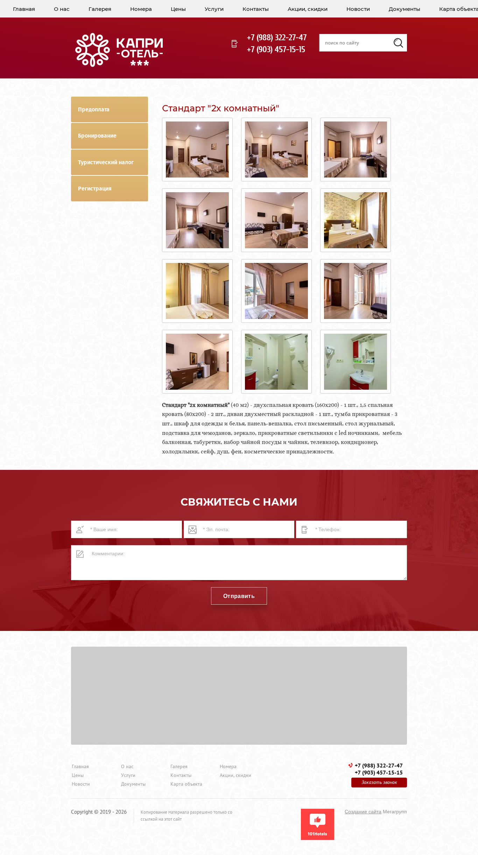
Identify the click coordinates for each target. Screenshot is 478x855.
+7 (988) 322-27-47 (277, 37)
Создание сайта (363, 811)
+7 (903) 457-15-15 (276, 49)
